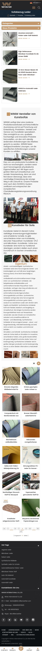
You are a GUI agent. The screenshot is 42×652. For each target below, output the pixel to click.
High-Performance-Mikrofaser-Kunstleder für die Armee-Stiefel (28, 54)
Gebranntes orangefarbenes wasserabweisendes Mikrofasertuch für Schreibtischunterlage (31, 440)
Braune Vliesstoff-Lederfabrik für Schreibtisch (30, 414)
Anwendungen (13, 630)
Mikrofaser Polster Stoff (9, 572)
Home (4, 630)
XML (12, 635)
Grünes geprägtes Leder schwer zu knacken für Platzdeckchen (31, 388)
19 (37, 529)
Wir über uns (27, 630)
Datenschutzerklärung (26, 635)
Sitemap (5, 635)
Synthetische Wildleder (9, 561)
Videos (23, 632)
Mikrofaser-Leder (7, 553)
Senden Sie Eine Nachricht (21, 648)
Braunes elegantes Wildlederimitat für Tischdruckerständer (11, 388)
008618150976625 (18, 605)
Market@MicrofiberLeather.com (20, 601)
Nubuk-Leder (6, 557)
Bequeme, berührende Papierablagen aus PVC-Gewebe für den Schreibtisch (30, 519)
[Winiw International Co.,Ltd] (7, 5)
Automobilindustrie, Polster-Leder (13, 568)
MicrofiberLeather (15, 614)
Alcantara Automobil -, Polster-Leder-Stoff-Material (28, 34)
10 (30, 529)
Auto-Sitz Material (7, 575)
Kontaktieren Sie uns (10, 632)
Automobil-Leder (7, 583)
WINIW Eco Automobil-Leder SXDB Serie (28, 90)
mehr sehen (22, 39)
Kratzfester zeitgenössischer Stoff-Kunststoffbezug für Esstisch (11, 519)
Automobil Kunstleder (9, 579)
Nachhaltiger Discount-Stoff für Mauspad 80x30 (11, 493)
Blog (30, 632)
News (37, 630)
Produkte (20, 15)
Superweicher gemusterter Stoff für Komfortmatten (31, 493)
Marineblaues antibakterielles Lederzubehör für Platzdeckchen (11, 440)
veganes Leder (6, 550)
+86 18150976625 (13, 610)
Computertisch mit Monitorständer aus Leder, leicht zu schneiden (11, 414)
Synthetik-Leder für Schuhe (10, 564)
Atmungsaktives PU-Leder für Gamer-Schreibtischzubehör (30, 467)
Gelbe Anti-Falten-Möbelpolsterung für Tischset (11, 467)
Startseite (12, 15)
